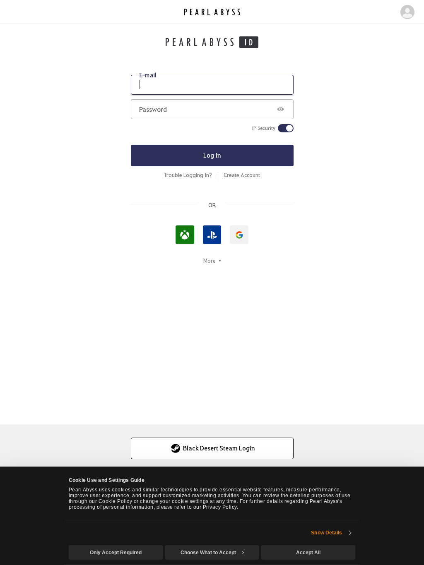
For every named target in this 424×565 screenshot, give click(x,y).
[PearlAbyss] (212, 12)
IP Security (263, 128)
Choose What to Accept (208, 552)
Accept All (308, 552)
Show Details (326, 533)
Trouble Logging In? (188, 175)
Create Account (242, 175)
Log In (212, 155)
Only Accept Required (116, 552)
